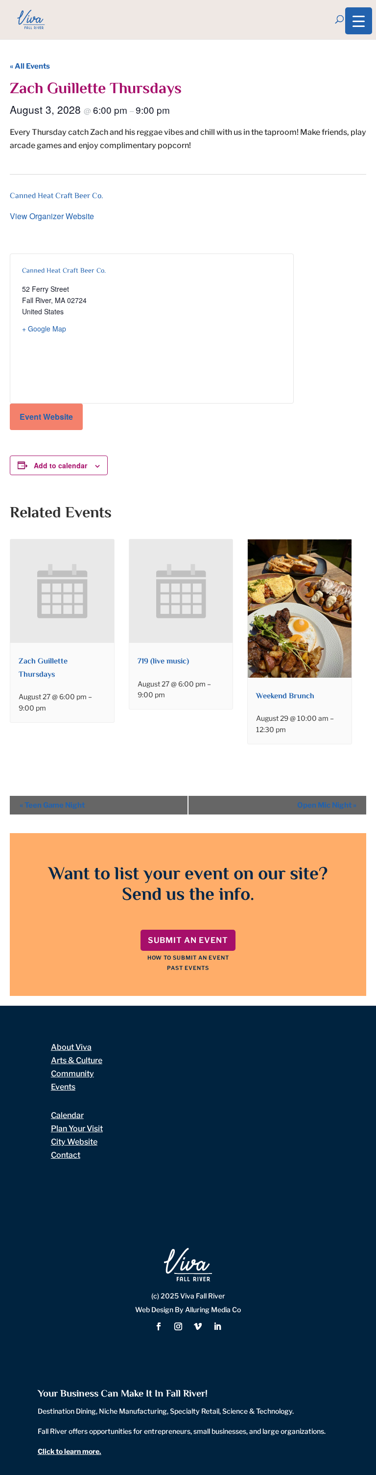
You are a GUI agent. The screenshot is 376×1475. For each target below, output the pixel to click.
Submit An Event (188, 940)
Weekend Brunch (285, 696)
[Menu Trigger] (358, 20)
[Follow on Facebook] (158, 1326)
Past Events (188, 968)
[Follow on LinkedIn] (217, 1326)
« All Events (30, 66)
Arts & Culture (76, 1060)
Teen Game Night (52, 805)
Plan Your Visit (77, 1128)
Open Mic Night (326, 805)
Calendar (67, 1115)
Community (72, 1073)
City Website (74, 1141)
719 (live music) (163, 662)
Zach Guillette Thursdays (43, 668)
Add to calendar (60, 465)
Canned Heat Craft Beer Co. (56, 196)
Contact (65, 1155)
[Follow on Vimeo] (198, 1326)
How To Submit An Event (188, 957)
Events (63, 1087)
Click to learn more (68, 1451)
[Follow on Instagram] (178, 1326)
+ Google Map (44, 328)
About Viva (71, 1047)
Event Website (46, 416)
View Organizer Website (52, 216)
